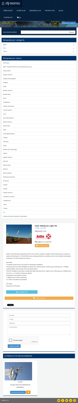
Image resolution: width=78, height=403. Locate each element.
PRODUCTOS (50, 10)
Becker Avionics (8, 90)
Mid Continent (7, 173)
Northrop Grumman (9, 177)
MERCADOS (8, 10)
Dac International (8, 118)
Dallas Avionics (7, 122)
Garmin (5, 137)
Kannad (5, 161)
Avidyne (5, 82)
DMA (4, 130)
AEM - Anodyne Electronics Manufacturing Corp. (17, 67)
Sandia (5, 189)
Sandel (5, 185)
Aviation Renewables (9, 79)
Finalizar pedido (14, 346)
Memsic (5, 169)
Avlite (4, 86)
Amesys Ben (7, 71)
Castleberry (6, 102)
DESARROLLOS (35, 10)
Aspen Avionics (7, 75)
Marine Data (6, 165)
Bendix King (6, 94)
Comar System (7, 110)
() (20, 17)
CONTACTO (8, 17)
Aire (4, 48)
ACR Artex (6, 63)
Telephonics (7, 200)
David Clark (6, 126)
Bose (4, 98)
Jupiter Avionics (7, 157)
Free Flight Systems (9, 134)
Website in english (68, 23)
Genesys (6, 141)
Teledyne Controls (8, 196)
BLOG (61, 10)
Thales (5, 208)
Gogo (4, 145)
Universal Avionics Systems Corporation (15, 216)
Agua (4, 44)
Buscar (71, 32)
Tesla (4, 204)
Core (4, 114)
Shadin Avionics (8, 192)
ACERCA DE (21, 10)
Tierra (5, 51)
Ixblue (5, 153)
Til (4, 212)
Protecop (6, 181)
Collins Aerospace (8, 106)
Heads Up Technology (10, 149)
